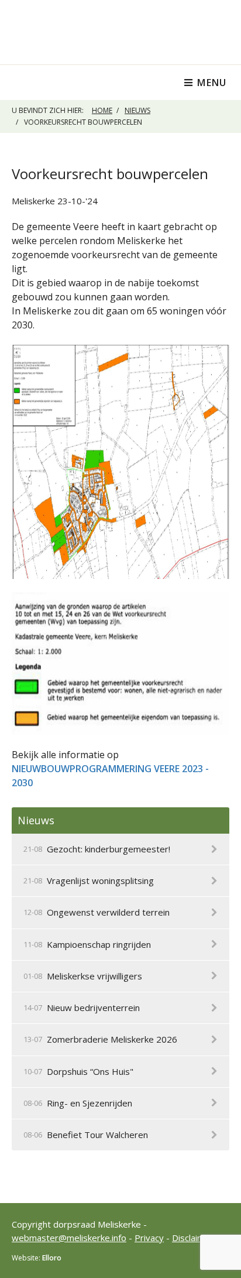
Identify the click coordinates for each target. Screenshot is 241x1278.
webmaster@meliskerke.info (69, 1237)
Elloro (51, 1258)
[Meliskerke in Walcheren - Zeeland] (120, 32)
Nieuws (137, 110)
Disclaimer (193, 1237)
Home (102, 110)
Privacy (149, 1237)
